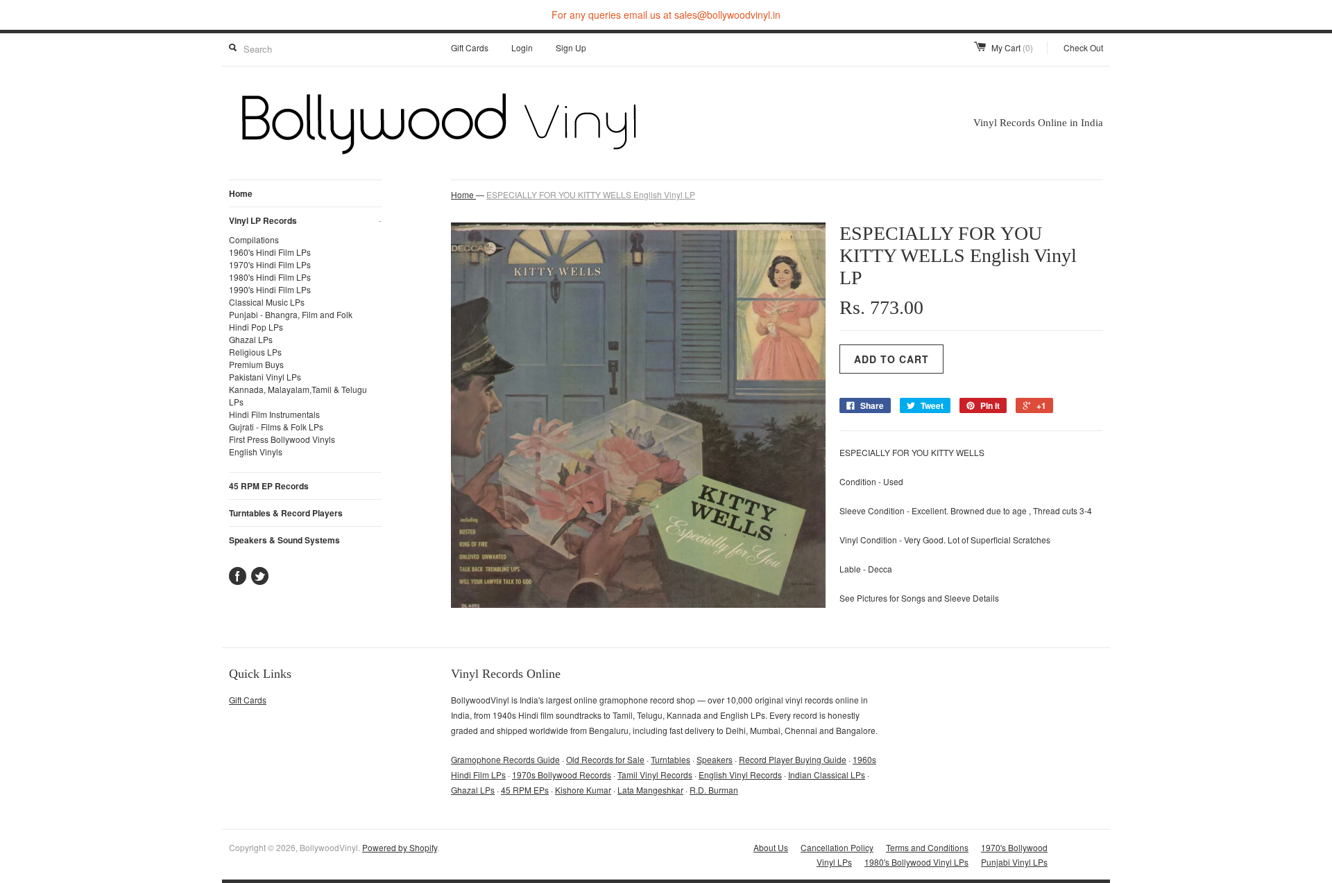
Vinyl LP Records (305, 220)
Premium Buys (256, 364)
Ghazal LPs (251, 339)
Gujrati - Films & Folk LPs (276, 426)
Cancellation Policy (837, 847)
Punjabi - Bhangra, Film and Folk (290, 314)
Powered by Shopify (399, 847)
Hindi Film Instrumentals (274, 414)
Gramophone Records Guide (505, 759)
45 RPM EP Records (269, 486)
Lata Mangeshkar (650, 790)
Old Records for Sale (605, 759)
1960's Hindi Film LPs (270, 252)
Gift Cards (469, 47)
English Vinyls (255, 451)
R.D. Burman (714, 790)
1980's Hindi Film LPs (270, 277)
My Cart (1012, 47)
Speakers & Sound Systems (284, 540)
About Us (770, 847)
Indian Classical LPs (826, 774)
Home (241, 193)
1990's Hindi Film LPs (270, 289)
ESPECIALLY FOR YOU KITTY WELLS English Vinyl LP (590, 194)
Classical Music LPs (267, 302)
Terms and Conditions (927, 847)
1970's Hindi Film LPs (270, 264)
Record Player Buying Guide (792, 759)
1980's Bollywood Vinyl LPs (916, 862)
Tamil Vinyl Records (654, 774)
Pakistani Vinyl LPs (265, 377)
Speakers (715, 759)
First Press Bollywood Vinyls (282, 439)
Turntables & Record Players (286, 513)
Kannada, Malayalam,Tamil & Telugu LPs (298, 395)
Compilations (254, 239)
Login (522, 47)
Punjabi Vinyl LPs (1014, 862)
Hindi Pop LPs (256, 327)
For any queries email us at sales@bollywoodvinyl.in (666, 14)
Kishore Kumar (583, 790)
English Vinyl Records (740, 774)
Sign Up (571, 47)
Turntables (670, 759)
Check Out (1083, 47)
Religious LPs (255, 352)
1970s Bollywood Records (561, 774)
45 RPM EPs (525, 790)
